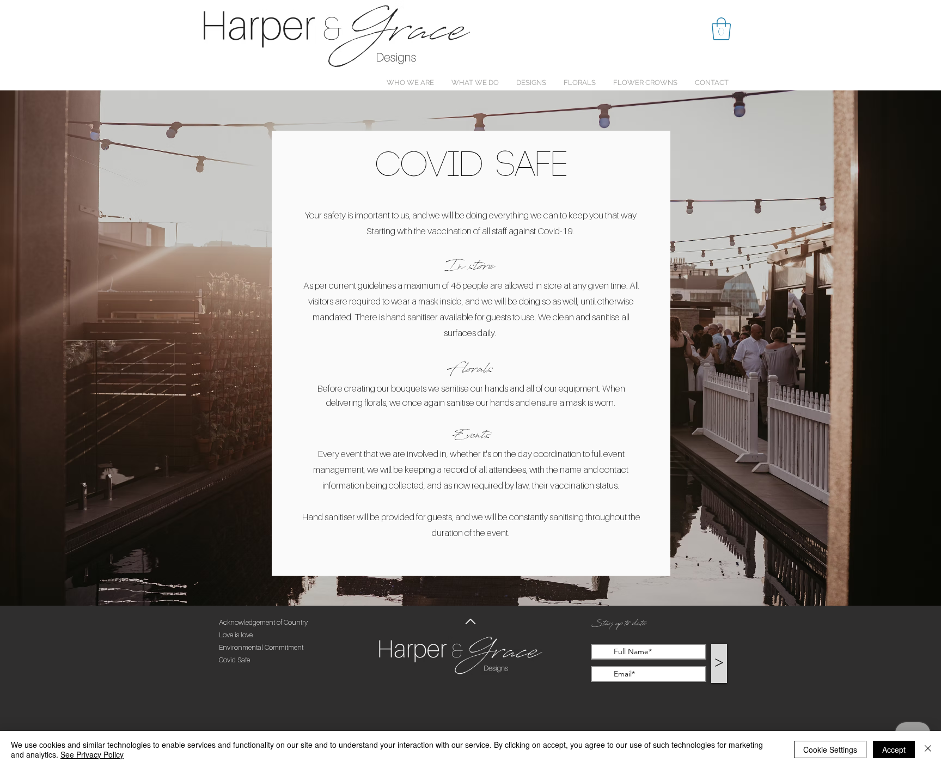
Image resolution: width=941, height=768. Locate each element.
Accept (894, 749)
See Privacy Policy (92, 754)
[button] (721, 28)
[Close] (927, 749)
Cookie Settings (830, 749)
